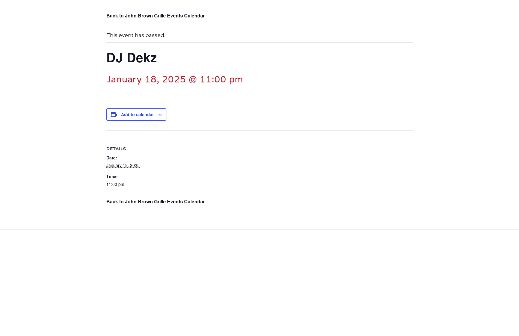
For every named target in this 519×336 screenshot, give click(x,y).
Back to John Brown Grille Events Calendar (155, 15)
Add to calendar (137, 114)
